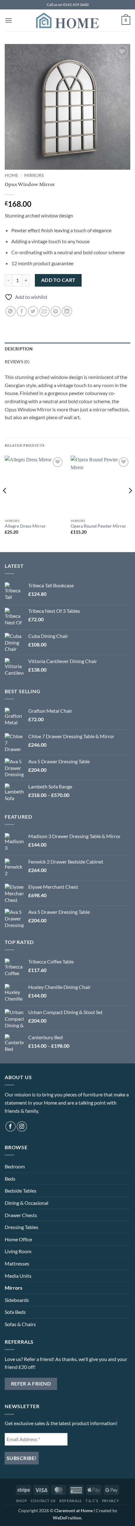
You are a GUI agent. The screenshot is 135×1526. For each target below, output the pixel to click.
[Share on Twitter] (33, 311)
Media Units (18, 1276)
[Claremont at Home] (67, 20)
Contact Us (43, 1500)
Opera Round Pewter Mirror (98, 526)
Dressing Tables (21, 1227)
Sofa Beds (15, 1312)
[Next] (130, 503)
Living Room (18, 1251)
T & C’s (91, 1500)
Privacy (110, 1500)
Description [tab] (19, 348)
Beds (10, 1179)
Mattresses (17, 1263)
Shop (21, 1500)
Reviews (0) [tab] (17, 361)
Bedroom (15, 1166)
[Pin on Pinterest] (56, 311)
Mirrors (34, 175)
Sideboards (17, 1300)
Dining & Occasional (26, 1203)
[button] (8, 20)
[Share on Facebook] (22, 311)
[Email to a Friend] (44, 311)
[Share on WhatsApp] (10, 311)
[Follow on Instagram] (22, 1126)
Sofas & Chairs (20, 1324)
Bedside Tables (20, 1191)
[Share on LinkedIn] (67, 311)
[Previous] (5, 503)
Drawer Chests (21, 1215)
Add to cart (58, 280)
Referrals (70, 1500)
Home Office (18, 1239)
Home (11, 175)
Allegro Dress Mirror (25, 526)
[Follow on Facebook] (10, 1126)
